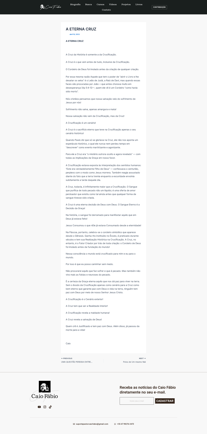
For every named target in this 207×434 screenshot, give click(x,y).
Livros (138, 4)
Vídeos (113, 4)
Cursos (100, 4)
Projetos (126, 4)
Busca (88, 4)
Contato (106, 10)
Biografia (75, 4)
